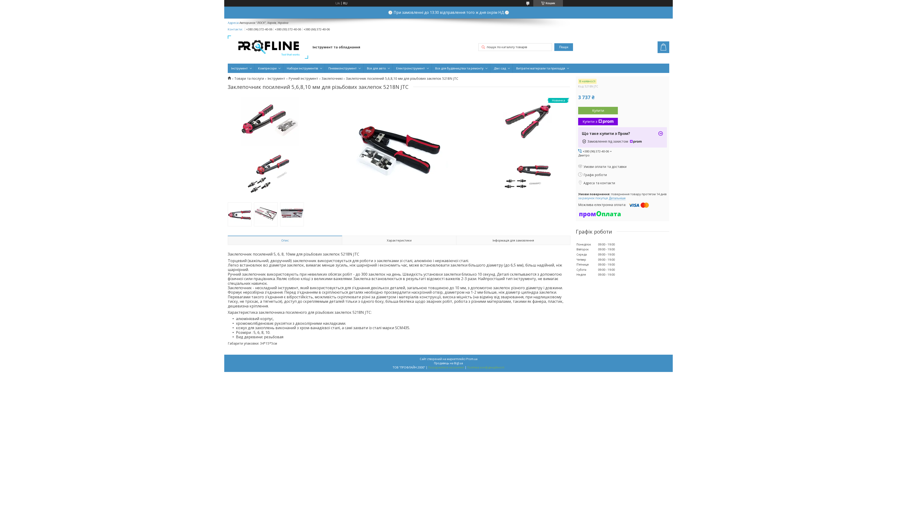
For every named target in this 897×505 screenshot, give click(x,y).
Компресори (267, 68)
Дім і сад (500, 68)
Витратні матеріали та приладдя (540, 68)
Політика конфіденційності (485, 367)
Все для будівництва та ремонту (459, 68)
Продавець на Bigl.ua (448, 363)
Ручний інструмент (303, 78)
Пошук (563, 47)
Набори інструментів (302, 68)
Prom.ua (471, 359)
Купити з (590, 121)
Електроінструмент (410, 68)
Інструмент (239, 68)
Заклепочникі (332, 78)
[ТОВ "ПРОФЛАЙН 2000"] (268, 48)
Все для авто (376, 68)
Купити (598, 110)
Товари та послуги (249, 78)
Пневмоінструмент (342, 68)
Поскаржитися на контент (446, 367)
